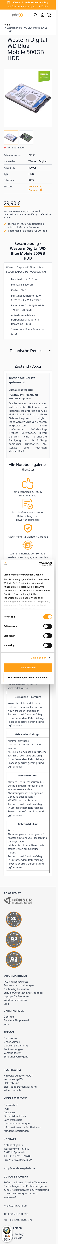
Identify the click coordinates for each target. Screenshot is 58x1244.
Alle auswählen (28, 667)
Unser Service (12, 1042)
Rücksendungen (13, 1049)
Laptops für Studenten (17, 996)
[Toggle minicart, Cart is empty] (49, 15)
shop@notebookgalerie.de (19, 1168)
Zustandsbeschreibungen (19, 985)
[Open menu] (7, 15)
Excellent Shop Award (16, 1020)
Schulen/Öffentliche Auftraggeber (23, 992)
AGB (6, 1108)
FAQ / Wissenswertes (16, 981)
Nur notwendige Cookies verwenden (27, 677)
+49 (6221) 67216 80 (19, 1156)
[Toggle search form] (35, 15)
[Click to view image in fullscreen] (28, 98)
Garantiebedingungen (17, 1123)
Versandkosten (12, 1053)
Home (7, 24)
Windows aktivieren (15, 1000)
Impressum (10, 1112)
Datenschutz (11, 1105)
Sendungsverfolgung (16, 1056)
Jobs (6, 1024)
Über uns (9, 1016)
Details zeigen (38, 657)
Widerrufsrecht (13, 1090)
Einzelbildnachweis (15, 1116)
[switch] (47, 626)
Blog (6, 1003)
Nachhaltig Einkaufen (16, 989)
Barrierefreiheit (13, 1120)
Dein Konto (10, 1038)
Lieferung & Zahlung (16, 1045)
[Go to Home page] (17, 15)
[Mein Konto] (42, 15)
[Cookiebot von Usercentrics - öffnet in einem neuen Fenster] (39, 564)
